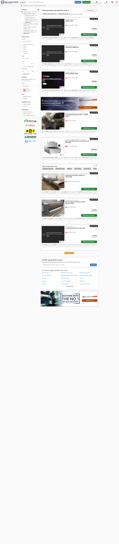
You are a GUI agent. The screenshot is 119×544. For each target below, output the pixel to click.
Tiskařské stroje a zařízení (30, 12)
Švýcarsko (28, 90)
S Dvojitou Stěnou (65, 278)
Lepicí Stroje (78, 168)
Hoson (25, 51)
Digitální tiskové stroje (31, 19)
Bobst (25, 46)
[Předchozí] (42, 27)
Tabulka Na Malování (85, 272)
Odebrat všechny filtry (77, 14)
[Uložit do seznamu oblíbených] (96, 21)
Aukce (25, 106)
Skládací (69, 168)
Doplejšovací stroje (31, 15)
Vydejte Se (82, 281)
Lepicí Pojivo (87, 168)
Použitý (25, 98)
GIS (24, 48)
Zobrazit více (69, 286)
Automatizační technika (30, 32)
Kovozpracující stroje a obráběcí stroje (30, 24)
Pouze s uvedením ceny (28, 66)
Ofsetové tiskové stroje (31, 21)
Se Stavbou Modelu (66, 281)
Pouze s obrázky (27, 112)
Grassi (25, 49)
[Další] (63, 27)
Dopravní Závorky (46, 275)
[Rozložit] (69, 42)
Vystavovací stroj (27, 96)
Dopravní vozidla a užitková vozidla (29, 27)
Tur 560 (82, 278)
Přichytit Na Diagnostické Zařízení (69, 275)
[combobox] (30, 86)
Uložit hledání (70, 253)
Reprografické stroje (30, 13)
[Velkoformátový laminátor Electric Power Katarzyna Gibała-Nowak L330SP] (53, 208)
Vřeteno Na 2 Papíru (85, 284)
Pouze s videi (27, 113)
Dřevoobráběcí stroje (29, 30)
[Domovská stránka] (21, 5)
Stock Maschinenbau (28, 44)
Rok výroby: (24, 68)
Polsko (27, 89)
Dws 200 (44, 278)
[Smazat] (55, 14)
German (44, 281)
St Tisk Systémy (65, 284)
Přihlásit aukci (88, 107)
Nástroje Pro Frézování (67, 272)
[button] (116, 2)
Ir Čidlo (44, 284)
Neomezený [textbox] (26, 86)
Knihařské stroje (30, 17)
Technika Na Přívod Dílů (86, 275)
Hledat (78, 2)
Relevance (91, 10)
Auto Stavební (45, 272)
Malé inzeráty (27, 104)
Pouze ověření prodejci (29, 115)
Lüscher (25, 53)
